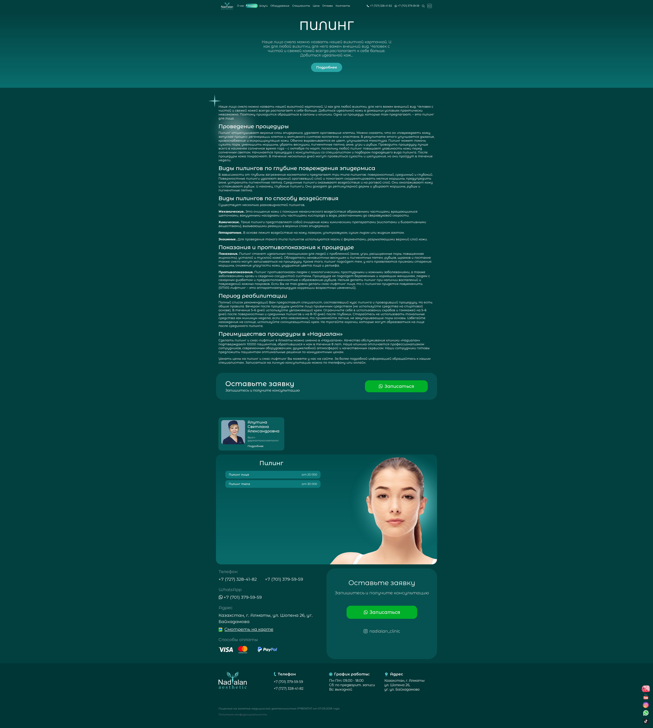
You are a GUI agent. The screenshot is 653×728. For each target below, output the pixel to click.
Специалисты (301, 5)
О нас (240, 5)
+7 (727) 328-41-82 (381, 5)
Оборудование (279, 5)
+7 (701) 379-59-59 (408, 5)
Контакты (343, 5)
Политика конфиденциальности (243, 714)
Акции (251, 5)
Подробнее (326, 67)
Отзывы (327, 5)
